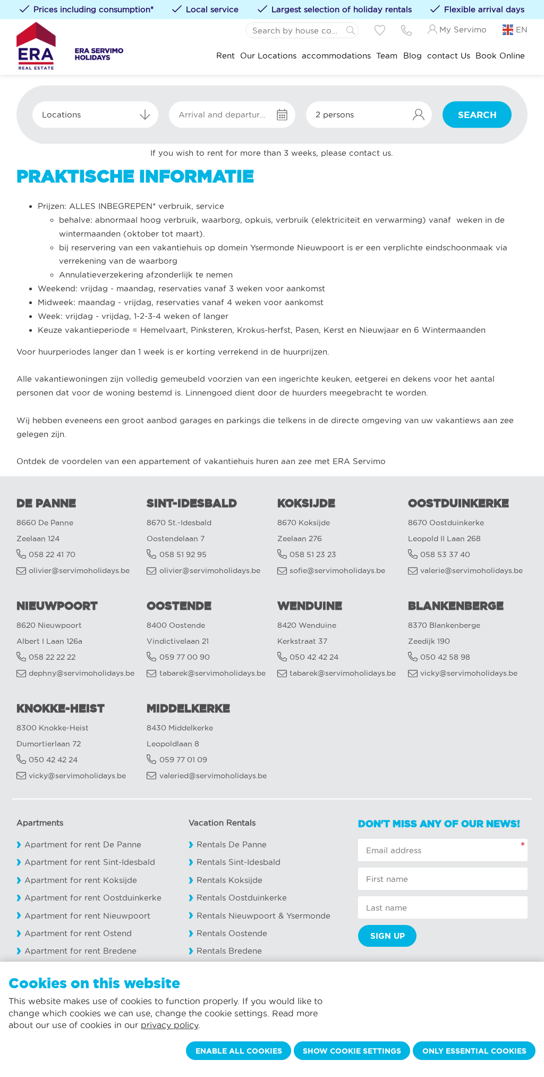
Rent (225, 56)
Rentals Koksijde (229, 880)
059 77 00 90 (184, 657)
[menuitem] (225, 56)
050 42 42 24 (314, 657)
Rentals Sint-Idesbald (238, 861)
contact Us (448, 56)
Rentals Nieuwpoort (236, 915)
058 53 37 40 (445, 555)
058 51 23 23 (313, 555)
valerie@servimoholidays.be (471, 571)
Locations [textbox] (61, 114)
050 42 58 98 (445, 657)
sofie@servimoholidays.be (337, 571)
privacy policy (169, 1025)
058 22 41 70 (52, 555)
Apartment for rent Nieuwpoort (87, 915)
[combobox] (95, 115)
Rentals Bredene (229, 950)
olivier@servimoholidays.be (79, 571)
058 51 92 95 (183, 555)
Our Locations (268, 56)
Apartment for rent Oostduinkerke (93, 897)
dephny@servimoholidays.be (81, 673)
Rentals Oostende (232, 933)
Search (477, 115)
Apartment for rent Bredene (80, 950)
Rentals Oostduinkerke (242, 897)
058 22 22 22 (52, 657)
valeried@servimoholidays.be (213, 776)
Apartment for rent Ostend (78, 933)
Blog (412, 56)
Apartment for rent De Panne (82, 844)
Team (386, 56)
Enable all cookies (239, 1051)
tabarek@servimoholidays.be (212, 673)
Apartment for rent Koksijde (80, 880)
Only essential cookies (474, 1051)
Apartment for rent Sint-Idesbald (89, 861)
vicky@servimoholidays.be (468, 673)
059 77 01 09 (183, 760)
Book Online (500, 56)
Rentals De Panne (232, 844)
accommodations (336, 56)
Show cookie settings (352, 1051)
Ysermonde (308, 915)
